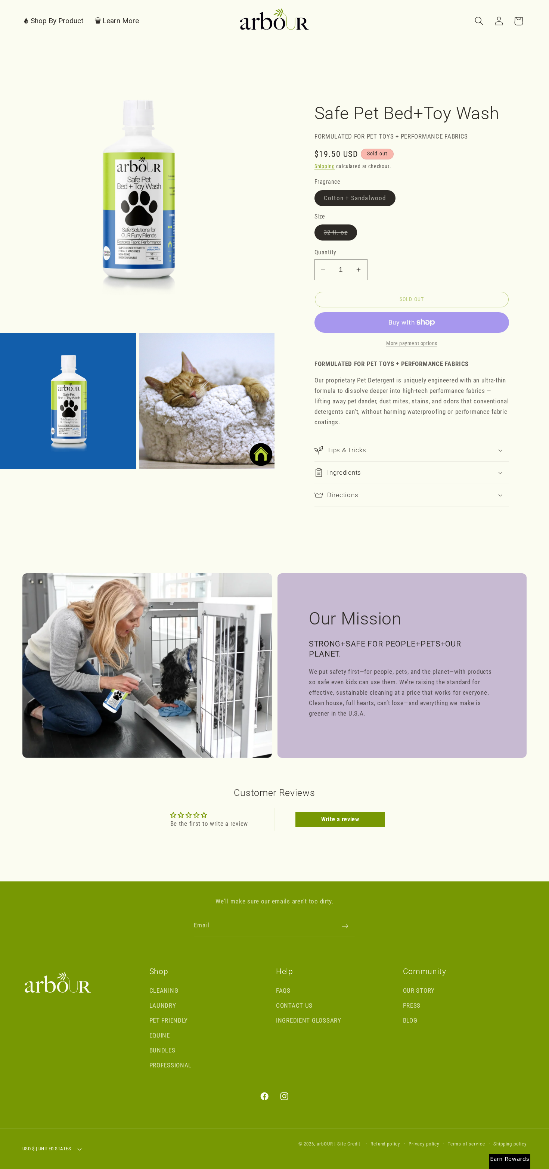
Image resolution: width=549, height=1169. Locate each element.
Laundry (162, 1005)
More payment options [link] (411, 343)
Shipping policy (510, 1144)
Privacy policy (424, 1144)
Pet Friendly (168, 1020)
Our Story (419, 990)
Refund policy (385, 1144)
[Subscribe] (345, 926)
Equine (159, 1035)
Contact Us (294, 1005)
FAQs (283, 990)
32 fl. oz (340, 234)
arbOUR (325, 1144)
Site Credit (348, 1144)
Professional (170, 1065)
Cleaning (164, 990)
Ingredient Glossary (308, 1020)
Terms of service (466, 1144)
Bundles (162, 1050)
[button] (53, 21)
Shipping (324, 166)
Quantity (325, 252)
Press (412, 1005)
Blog (410, 1020)
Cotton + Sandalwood (360, 200)
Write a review (340, 819)
